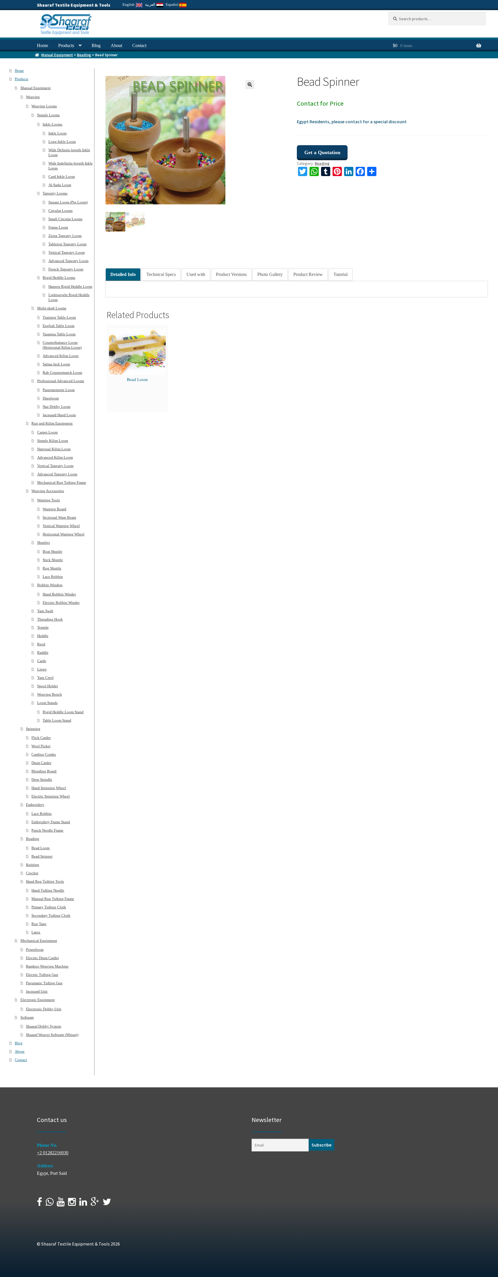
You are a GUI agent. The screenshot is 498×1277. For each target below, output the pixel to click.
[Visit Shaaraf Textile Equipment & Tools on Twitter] (107, 1203)
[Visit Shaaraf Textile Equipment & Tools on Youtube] (61, 1203)
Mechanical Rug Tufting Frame (61, 482)
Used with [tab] (195, 274)
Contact (139, 45)
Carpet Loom (47, 432)
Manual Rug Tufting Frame (52, 899)
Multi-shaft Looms (51, 308)
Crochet (32, 873)
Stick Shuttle (53, 560)
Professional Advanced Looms (60, 381)
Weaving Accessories (47, 491)
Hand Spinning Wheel (48, 788)
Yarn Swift (45, 611)
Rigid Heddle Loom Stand (63, 712)
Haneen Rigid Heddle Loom (70, 286)
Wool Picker (40, 746)
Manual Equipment (57, 55)
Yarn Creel (45, 677)
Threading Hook (50, 619)
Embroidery (35, 804)
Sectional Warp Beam (59, 517)
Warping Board (54, 509)
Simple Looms (48, 115)
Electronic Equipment (37, 1000)
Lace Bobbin (53, 576)
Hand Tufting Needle (47, 890)
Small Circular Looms (65, 219)
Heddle (42, 636)
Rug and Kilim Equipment (52, 423)
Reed (41, 644)
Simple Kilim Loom (52, 440)
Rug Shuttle (52, 568)
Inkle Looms (52, 124)
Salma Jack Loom (56, 364)
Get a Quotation (322, 152)
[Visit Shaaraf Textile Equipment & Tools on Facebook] (39, 1203)
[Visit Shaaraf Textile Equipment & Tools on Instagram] (72, 1203)
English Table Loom (58, 326)
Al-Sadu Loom (59, 185)
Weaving (33, 97)
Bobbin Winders (50, 585)
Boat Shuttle (52, 551)
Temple (43, 627)
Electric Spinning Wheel (50, 796)
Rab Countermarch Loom (62, 372)
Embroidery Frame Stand (50, 822)
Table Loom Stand (57, 720)
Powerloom (35, 949)
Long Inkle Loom (62, 141)
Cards (41, 661)
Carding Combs (43, 754)
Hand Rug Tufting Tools (45, 881)
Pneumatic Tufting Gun (44, 983)
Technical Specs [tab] (161, 274)
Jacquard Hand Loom (59, 415)
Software (27, 1017)
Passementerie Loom (59, 390)
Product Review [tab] (308, 274)
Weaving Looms (44, 106)
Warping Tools (48, 500)
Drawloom (51, 398)
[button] (249, 84)
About (116, 45)
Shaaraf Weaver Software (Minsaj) (52, 1035)
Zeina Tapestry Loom (65, 236)
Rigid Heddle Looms (59, 277)
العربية (150, 4)
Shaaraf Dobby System (43, 1026)
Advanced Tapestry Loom (68, 261)
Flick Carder (41, 737)
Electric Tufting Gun (42, 974)
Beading (84, 55)
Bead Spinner (41, 856)
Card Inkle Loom (61, 176)
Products (66, 45)
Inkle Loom (57, 133)
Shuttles (43, 542)
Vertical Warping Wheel (61, 526)
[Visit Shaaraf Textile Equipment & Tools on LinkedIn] (83, 1203)
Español (172, 4)
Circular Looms (60, 210)
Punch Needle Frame (47, 830)
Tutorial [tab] (340, 274)
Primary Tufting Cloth (48, 907)
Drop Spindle (41, 779)
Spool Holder (47, 686)
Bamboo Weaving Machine (47, 966)
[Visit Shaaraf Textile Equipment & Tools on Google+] (94, 1203)
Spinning (33, 729)
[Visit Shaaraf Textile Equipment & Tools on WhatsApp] (49, 1203)
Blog (96, 45)
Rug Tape (38, 924)
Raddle (42, 652)
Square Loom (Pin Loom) (68, 202)
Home (42, 45)
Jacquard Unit (37, 991)
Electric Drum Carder (42, 958)
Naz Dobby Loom (56, 406)
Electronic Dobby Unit (43, 1009)
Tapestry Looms (55, 193)
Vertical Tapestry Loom (66, 252)
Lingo (42, 669)
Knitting (32, 864)
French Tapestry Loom (65, 269)
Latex (35, 932)
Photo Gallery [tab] (270, 274)
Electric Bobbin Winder (61, 602)
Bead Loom (137, 379)
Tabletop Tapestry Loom (67, 244)
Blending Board (43, 771)
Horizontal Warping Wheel (63, 534)
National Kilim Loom (54, 449)
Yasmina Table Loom (59, 334)
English (128, 4)
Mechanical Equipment (38, 940)
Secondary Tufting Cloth (50, 915)
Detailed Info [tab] (123, 274)
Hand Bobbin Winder (59, 594)
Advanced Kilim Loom (60, 356)
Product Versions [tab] (231, 274)
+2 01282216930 (52, 1152)
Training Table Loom (59, 317)
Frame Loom (58, 227)
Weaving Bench (49, 694)
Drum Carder (41, 763)
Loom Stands (47, 703)
